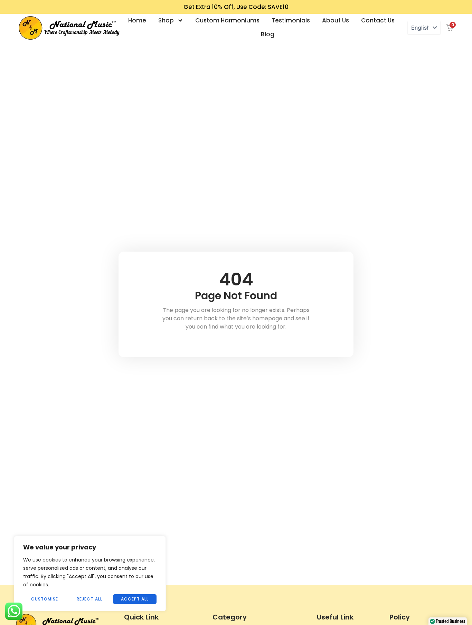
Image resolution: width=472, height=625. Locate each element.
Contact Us (378, 20)
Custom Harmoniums (227, 20)
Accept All (135, 599)
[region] (90, 573)
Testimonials (291, 20)
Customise (44, 599)
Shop (166, 20)
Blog (267, 34)
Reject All (89, 599)
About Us (335, 20)
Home (137, 20)
